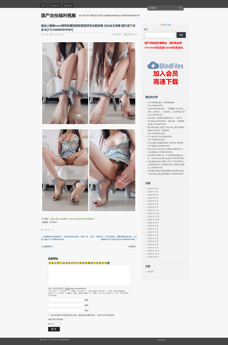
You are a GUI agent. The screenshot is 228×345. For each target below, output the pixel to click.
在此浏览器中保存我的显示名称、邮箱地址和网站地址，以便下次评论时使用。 (83, 315)
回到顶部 (161, 340)
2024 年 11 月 (153, 254)
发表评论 (130, 34)
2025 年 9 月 (153, 223)
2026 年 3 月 (153, 204)
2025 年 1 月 (153, 248)
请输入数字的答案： (56, 319)
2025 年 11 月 (153, 217)
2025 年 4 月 (153, 238)
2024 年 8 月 (153, 257)
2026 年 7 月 (153, 192)
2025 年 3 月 (153, 241)
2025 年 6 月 (153, 232)
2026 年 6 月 (153, 195)
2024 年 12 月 (153, 251)
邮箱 (86, 305)
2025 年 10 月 (153, 220)
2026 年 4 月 (153, 201)
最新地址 (68, 5)
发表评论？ (49, 246)
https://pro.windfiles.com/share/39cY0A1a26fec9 (72, 219)
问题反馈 (54, 5)
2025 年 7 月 (153, 229)
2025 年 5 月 (153, 235)
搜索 (146, 29)
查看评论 (118, 34)
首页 (43, 5)
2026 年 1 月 (153, 210)
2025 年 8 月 (153, 226)
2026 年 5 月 (153, 198)
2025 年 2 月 (153, 244)
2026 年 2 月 (153, 207)
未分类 (47, 230)
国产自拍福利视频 (58, 15)
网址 (86, 310)
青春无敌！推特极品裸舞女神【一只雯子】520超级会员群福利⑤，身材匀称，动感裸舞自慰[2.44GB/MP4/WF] (166, 121)
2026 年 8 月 (153, 189)
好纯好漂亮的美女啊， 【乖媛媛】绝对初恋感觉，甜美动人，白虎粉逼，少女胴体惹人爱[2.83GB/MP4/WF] (166, 112)
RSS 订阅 (167, 25)
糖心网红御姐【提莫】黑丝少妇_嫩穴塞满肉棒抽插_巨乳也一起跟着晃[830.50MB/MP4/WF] (166, 130)
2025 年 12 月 (153, 213)
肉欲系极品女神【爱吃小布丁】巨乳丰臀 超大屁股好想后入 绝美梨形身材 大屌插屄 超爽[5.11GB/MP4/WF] (166, 164)
